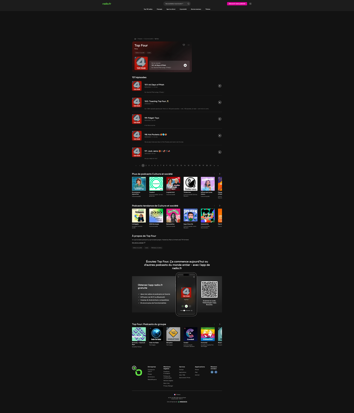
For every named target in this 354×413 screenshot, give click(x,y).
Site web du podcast (138, 242)
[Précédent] (214, 173)
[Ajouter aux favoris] (183, 44)
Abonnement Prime (184, 377)
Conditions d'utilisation (166, 372)
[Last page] (217, 165)
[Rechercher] (188, 4)
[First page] (136, 165)
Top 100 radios (148, 9)
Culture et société (139, 52)
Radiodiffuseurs (152, 379)
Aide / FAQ (182, 375)
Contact (181, 369)
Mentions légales (168, 380)
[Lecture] (185, 65)
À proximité (183, 9)
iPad (196, 372)
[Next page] (214, 165)
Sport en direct (171, 9)
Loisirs (149, 52)
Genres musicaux (196, 9)
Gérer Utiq (166, 383)
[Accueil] (135, 39)
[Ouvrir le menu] (250, 4)
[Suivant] (220, 173)
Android (197, 375)
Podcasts (159, 9)
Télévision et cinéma (156, 247)
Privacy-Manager (168, 386)
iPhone (197, 369)
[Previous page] (139, 165)
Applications (182, 372)
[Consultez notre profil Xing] (216, 372)
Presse (150, 374)
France (178, 394)
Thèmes (207, 9)
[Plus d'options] (189, 45)
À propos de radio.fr (151, 370)
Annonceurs (151, 377)
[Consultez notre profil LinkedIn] (212, 372)
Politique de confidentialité (167, 377)
